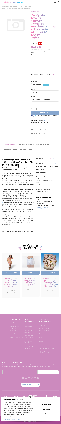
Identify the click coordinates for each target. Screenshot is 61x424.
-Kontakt (13, 334)
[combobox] (45, 85)
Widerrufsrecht (44, 352)
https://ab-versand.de (43, 209)
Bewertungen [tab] (26, 149)
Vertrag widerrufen (30, 384)
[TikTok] (38, 377)
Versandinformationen (16, 337)
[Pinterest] (32, 377)
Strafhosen (52, 163)
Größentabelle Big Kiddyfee (29, 325)
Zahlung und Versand (28, 347)
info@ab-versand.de (42, 207)
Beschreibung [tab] (8, 144)
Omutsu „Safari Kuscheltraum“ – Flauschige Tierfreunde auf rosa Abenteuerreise (50, 282)
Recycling (42, 325)
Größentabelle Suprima (29, 331)
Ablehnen (46, 413)
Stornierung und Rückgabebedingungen (45, 329)
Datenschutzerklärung (36, 365)
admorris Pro (34, 421)
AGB (40, 337)
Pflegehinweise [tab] (9, 149)
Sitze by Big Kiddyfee (28, 342)
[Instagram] (35, 377)
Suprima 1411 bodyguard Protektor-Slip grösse (30, 281)
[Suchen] (55, 2)
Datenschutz (43, 334)
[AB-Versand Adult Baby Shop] (13, 2)
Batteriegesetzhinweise (45, 348)
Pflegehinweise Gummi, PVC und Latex (15, 328)
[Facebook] (23, 377)
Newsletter (13, 341)
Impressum (42, 345)
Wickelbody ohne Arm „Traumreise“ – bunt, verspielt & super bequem (11, 282)
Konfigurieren (46, 409)
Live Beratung (14, 323)
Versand (42, 49)
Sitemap (41, 341)
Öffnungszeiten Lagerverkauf (29, 336)
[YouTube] (29, 377)
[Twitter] (26, 377)
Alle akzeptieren (46, 404)
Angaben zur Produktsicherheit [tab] (34, 144)
